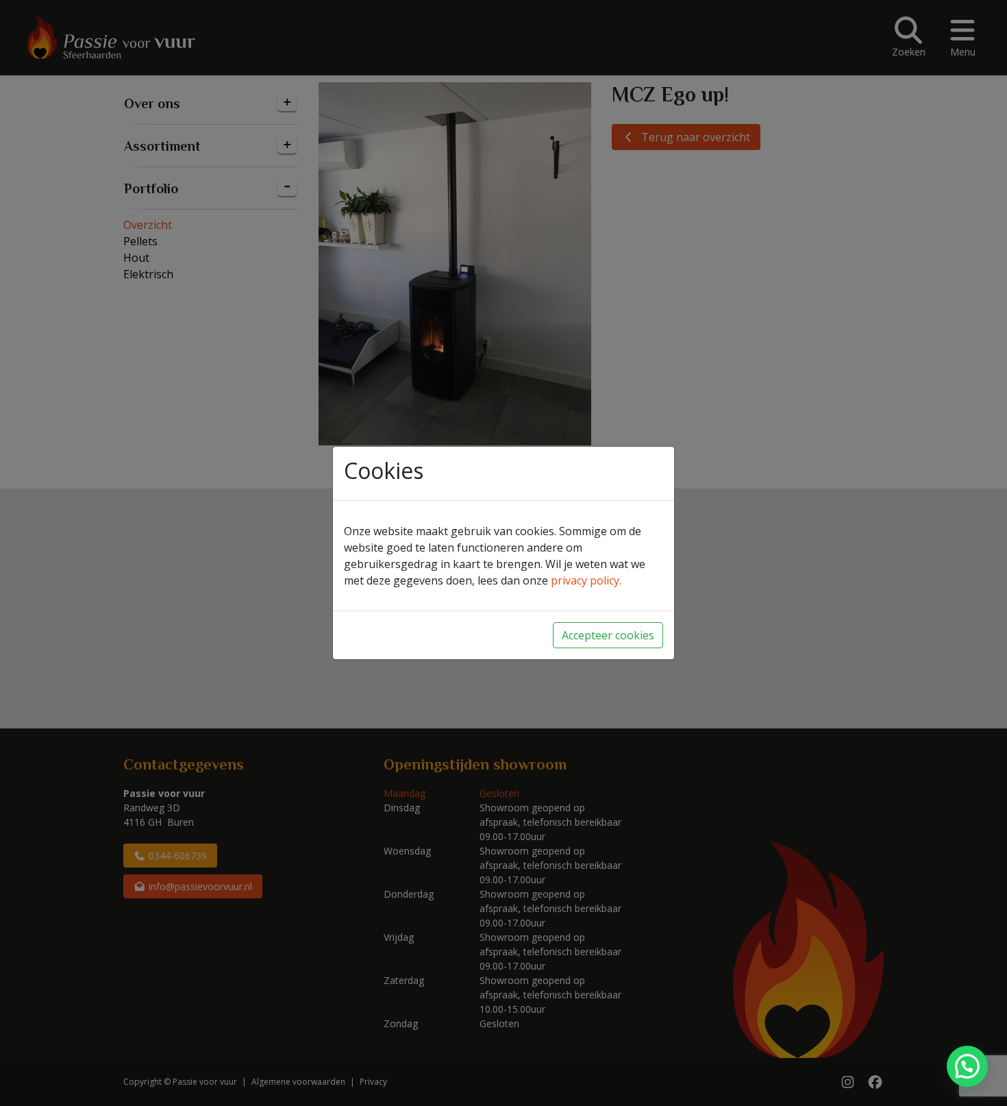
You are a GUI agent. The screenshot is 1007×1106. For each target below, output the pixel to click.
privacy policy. (586, 580)
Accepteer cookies (608, 635)
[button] (967, 1066)
